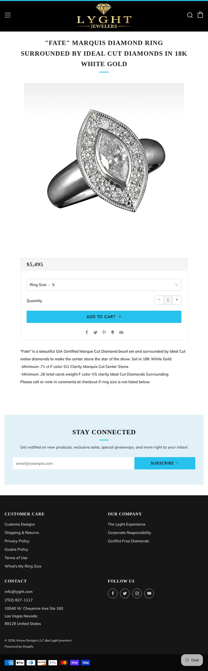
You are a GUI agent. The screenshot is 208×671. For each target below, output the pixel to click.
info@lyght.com (18, 591)
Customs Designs (20, 524)
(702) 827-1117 (19, 600)
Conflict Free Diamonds (128, 541)
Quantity (34, 300)
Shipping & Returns (22, 532)
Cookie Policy (16, 549)
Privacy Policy (17, 541)
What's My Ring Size (23, 566)
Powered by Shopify (19, 646)
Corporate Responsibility (129, 532)
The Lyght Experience (126, 524)
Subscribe (162, 463)
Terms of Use (16, 557)
